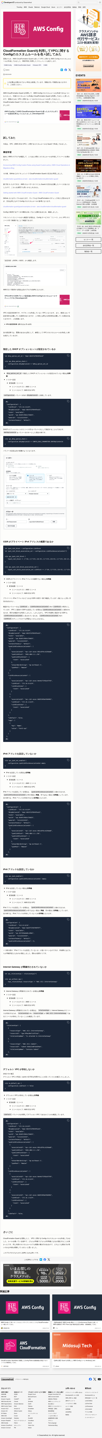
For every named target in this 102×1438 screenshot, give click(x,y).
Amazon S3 (4, 1411)
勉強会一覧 (88, 251)
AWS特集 (3, 1394)
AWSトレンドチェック (54, 1401)
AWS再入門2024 (52, 1399)
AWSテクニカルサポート (55, 1406)
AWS (25, 7)
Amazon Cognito (5, 1399)
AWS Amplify (4, 1423)
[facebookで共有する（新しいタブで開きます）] (66, 70)
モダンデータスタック (20, 1420)
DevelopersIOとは (90, 1395)
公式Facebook (89, 1406)
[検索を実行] (78, 2)
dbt (29, 1416)
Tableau (30, 1406)
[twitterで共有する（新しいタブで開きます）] (70, 70)
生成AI (16, 1394)
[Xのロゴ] (94, 1379)
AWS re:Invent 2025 (53, 1396)
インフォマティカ (33, 1413)
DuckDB (30, 1418)
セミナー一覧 (88, 239)
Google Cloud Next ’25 (54, 1394)
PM (15, 1427)
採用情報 (68, 1409)
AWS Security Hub (6, 1401)
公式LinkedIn (88, 1409)
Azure (53, 7)
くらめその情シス (53, 1416)
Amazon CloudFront (6, 1425)
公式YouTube (88, 1403)
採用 (84, 7)
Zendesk (30, 1401)
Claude (30, 7)
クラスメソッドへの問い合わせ (74, 1392)
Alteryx (30, 1411)
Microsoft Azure (32, 1396)
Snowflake (31, 1408)
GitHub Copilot (18, 1411)
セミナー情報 (69, 1406)
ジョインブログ (52, 1413)
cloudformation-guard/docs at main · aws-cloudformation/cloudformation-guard (30, 179)
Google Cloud (45, 7)
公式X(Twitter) (88, 1400)
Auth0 (29, 1404)
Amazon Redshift (5, 1420)
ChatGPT (16, 1399)
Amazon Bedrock (18, 1404)
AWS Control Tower (6, 1406)
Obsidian (16, 1418)
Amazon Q (17, 1408)
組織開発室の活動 (53, 1418)
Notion (30, 1427)
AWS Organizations (6, 1404)
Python (16, 1423)
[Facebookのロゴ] (90, 1379)
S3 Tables (4, 1413)
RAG (15, 1406)
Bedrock (37, 7)
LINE (29, 1399)
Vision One (31, 1425)
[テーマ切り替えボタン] (100, 2)
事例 (79, 7)
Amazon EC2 (4, 1408)
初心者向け (51, 1404)
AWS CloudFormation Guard (22, 65)
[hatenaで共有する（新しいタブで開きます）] (62, 70)
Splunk (30, 1423)
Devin (15, 1413)
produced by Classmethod (23, 2)
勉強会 (75, 7)
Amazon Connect (6, 1427)
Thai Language (52, 1423)
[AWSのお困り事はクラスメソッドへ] (37, 1275)
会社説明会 (67, 7)
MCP (15, 1396)
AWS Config (8, 65)
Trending (19, 7)
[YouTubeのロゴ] (99, 1379)
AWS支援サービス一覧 (91, 1398)
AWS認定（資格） (53, 1408)
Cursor (16, 1416)
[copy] (68, 355)
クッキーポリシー (90, 1417)
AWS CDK (4, 1416)
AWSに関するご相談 (71, 1398)
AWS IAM (3, 1396)
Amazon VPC (37, 65)
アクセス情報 (88, 1412)
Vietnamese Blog (52, 1425)
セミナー (59, 7)
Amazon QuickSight (6, 1418)
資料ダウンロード (70, 1400)
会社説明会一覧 (88, 245)
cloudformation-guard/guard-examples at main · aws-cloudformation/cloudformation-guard (34, 206)
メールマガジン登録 (71, 1403)
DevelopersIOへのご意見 (72, 1395)
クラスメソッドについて (91, 1392)
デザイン (50, 1420)
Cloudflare (31, 1420)
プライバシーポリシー (91, 1414)
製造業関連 (51, 1411)
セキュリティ (17, 1425)
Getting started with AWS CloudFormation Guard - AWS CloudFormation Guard (31, 193)
